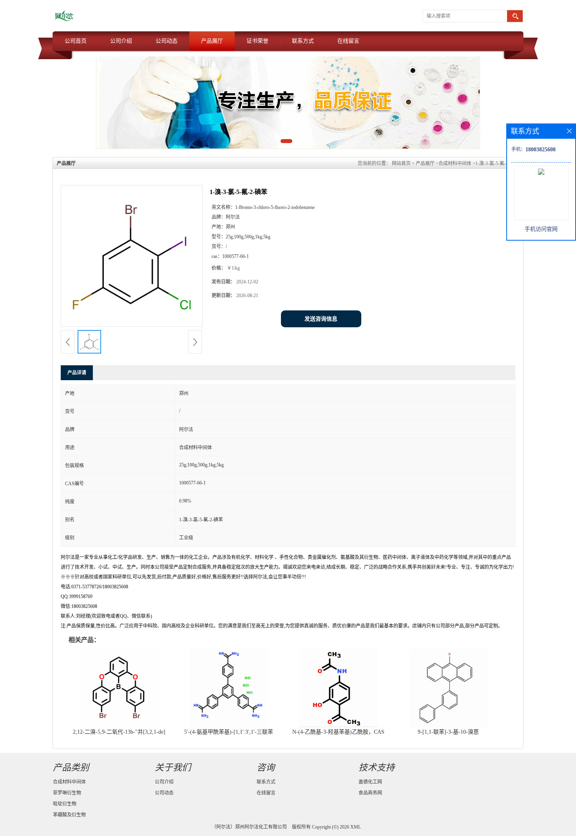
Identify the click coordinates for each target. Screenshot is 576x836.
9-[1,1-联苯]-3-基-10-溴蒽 (448, 732)
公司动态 (167, 41)
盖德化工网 (370, 782)
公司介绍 (121, 41)
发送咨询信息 (320, 319)
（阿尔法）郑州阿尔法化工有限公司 (249, 827)
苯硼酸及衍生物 (69, 815)
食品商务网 (370, 793)
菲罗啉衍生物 (67, 793)
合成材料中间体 (454, 163)
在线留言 (348, 41)
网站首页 (401, 163)
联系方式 (303, 41)
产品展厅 (212, 41)
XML (355, 827)
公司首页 (76, 41)
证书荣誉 (257, 41)
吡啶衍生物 (64, 804)
